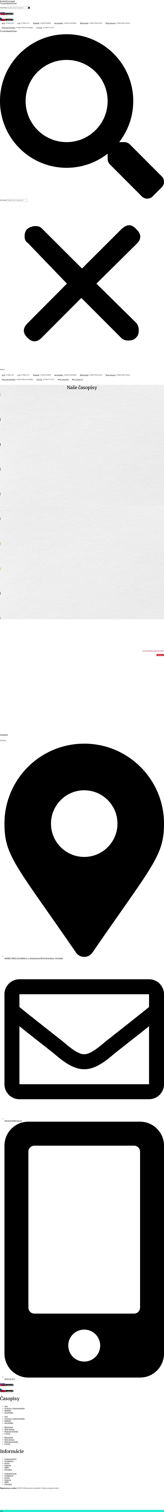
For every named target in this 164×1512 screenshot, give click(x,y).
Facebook (4, 735)
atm (6, 1406)
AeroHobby (8, 1412)
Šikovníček (8, 1427)
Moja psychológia (11, 1431)
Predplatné (8, 1461)
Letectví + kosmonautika (14, 1408)
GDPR (6, 1467)
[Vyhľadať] (29, 8)
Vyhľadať (3, 7)
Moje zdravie (9, 1429)
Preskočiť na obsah (7, 1)
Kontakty (8, 1469)
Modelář (7, 1410)
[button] (82, 116)
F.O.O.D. (7, 1433)
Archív (7, 1463)
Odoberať (160, 655)
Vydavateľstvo (10, 1459)
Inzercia (7, 1465)
